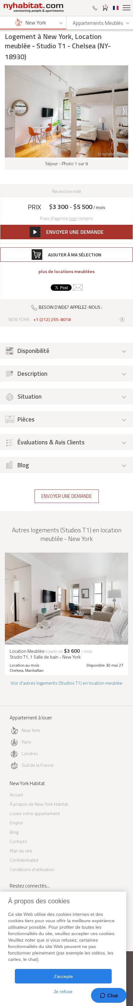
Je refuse (63, 991)
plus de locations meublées (66, 271)
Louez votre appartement (35, 813)
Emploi (16, 822)
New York (31, 730)
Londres (30, 753)
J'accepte (63, 976)
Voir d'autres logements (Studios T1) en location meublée (66, 682)
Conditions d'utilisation (32, 869)
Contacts (18, 841)
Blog (14, 832)
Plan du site (21, 850)
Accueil (16, 794)
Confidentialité (24, 860)
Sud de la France (38, 765)
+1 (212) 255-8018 (52, 319)
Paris (26, 741)
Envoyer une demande (66, 496)
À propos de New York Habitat (39, 804)
